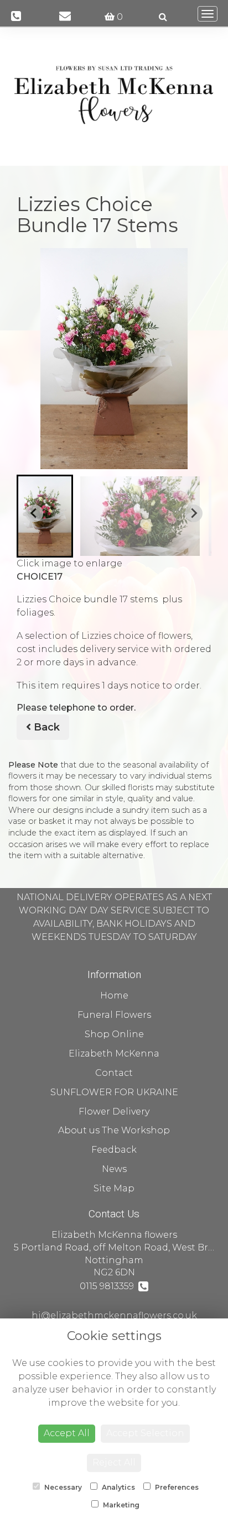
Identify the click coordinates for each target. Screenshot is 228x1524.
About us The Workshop (114, 1130)
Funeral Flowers (114, 1015)
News (114, 1169)
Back (45, 727)
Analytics (117, 1487)
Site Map (114, 1188)
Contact (114, 1073)
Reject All (114, 1462)
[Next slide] (194, 513)
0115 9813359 (109, 1286)
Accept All (67, 1433)
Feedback (114, 1149)
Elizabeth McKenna (114, 1053)
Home (114, 995)
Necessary (62, 1487)
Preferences (176, 1487)
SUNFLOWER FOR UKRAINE (114, 1092)
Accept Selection (145, 1433)
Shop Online (114, 1034)
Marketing (120, 1505)
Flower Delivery (114, 1111)
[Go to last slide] (34, 513)
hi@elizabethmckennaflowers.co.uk (114, 1315)
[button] (45, 516)
